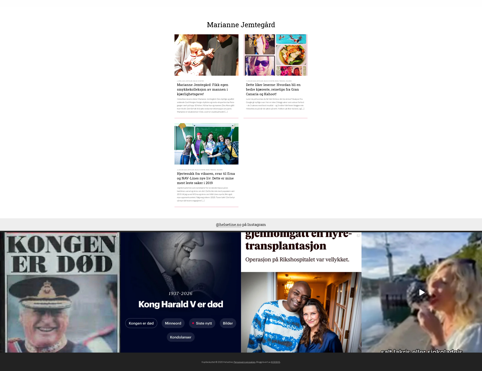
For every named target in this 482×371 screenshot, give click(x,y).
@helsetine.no (228, 224)
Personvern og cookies (244, 362)
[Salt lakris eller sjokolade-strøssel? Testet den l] (422, 292)
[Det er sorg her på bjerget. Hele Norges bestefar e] (60, 292)
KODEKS (275, 362)
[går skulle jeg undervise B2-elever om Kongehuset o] (180, 292)
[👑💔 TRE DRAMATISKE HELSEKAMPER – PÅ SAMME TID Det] (301, 292)
